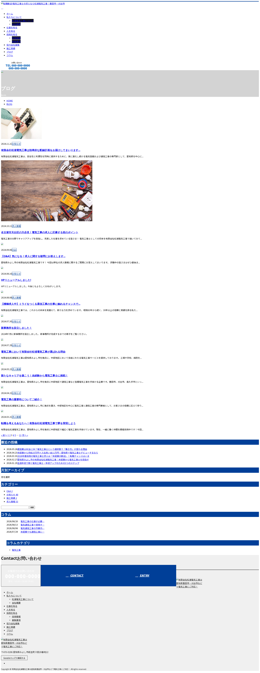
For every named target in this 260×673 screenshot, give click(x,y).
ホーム (9, 13)
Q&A (14, 249)
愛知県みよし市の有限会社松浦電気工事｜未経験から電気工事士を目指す (53, 459)
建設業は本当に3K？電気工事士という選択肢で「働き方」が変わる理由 (52, 449)
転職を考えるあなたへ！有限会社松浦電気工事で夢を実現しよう (38, 423)
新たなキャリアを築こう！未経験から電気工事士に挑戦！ (34, 375)
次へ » (25, 435)
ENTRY (144, 575)
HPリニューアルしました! (16, 280)
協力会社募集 (13, 44)
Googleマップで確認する (14, 657)
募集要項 (16, 41)
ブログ (9, 51)
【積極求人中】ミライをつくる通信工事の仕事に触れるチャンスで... (40, 303)
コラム (9, 55)
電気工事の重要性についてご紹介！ (21, 399)
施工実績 (10, 48)
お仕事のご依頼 (10, 72)
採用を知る (11, 34)
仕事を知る (11, 27)
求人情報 (16, 226)
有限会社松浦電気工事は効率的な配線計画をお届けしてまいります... (40, 150)
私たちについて (14, 17)
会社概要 (16, 24)
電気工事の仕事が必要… (32, 521)
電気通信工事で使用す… (32, 524)
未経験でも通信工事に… (32, 531)
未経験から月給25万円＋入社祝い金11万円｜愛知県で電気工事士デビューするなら (57, 452)
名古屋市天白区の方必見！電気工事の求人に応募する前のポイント (39, 232)
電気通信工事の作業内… (32, 528)
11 (20, 435)
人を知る (10, 31)
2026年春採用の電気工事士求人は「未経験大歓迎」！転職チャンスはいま (53, 456)
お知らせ (16, 143)
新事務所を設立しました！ (16, 327)
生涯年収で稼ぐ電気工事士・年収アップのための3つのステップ (48, 463)
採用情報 (16, 38)
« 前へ (4, 435)
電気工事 (16, 549)
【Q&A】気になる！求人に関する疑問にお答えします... (33, 256)
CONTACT (77, 575)
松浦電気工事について (23, 20)
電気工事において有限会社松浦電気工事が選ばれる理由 (33, 351)
